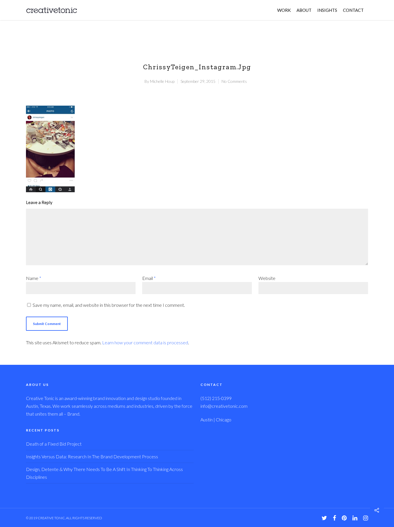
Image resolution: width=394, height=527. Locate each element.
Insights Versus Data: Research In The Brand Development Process (92, 456)
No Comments (234, 81)
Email (149, 278)
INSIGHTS (327, 10)
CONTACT (353, 10)
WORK (284, 10)
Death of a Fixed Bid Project (54, 443)
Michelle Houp (162, 81)
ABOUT (304, 10)
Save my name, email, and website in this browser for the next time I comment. (109, 305)
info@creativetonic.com (223, 406)
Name (33, 278)
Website (266, 278)
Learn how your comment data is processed (145, 342)
